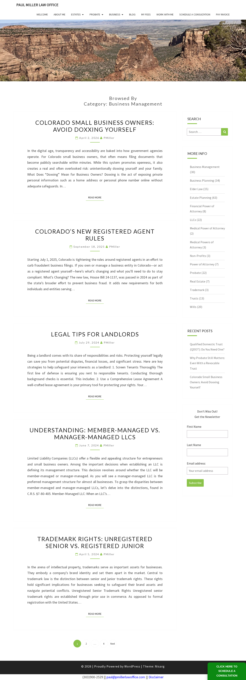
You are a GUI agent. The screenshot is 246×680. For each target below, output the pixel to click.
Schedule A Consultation (194, 14)
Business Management (205, 167)
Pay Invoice (223, 14)
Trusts (194, 298)
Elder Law (196, 189)
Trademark (197, 290)
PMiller (109, 137)
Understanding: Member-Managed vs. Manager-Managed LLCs (95, 433)
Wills (193, 307)
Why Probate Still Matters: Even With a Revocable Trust (207, 363)
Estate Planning (200, 198)
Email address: (196, 463)
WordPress (132, 666)
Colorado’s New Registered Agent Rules (95, 235)
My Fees (146, 14)
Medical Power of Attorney (207, 228)
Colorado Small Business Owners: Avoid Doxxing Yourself (94, 126)
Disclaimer (156, 677)
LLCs (193, 220)
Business (114, 14)
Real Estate (197, 281)
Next (112, 643)
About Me (59, 14)
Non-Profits (198, 256)
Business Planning (202, 180)
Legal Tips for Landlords (95, 334)
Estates (76, 14)
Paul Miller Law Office (37, 4)
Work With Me (165, 14)
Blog (132, 14)
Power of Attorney (202, 264)
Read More (96, 197)
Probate (95, 14)
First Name (194, 426)
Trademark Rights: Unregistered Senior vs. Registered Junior (94, 542)
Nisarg (160, 666)
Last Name (194, 445)
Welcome (42, 14)
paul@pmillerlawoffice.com (125, 677)
